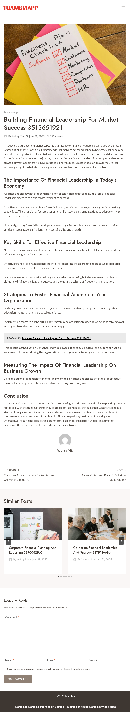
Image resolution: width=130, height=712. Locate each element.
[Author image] (5, 136)
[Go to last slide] (8, 541)
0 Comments (56, 136)
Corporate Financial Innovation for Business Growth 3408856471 (30, 475)
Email (51, 660)
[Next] (121, 541)
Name (9, 660)
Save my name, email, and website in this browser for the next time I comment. (48, 668)
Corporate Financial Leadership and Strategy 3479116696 (95, 550)
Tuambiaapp (11, 112)
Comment (12, 617)
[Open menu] (123, 8)
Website (94, 660)
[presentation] (33, 524)
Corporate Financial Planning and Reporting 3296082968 (33, 550)
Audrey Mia (17, 136)
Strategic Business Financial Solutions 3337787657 (104, 475)
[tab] (58, 576)
